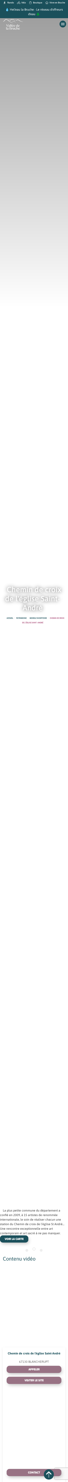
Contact (34, 1472)
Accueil (10, 618)
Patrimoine (21, 618)
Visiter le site (34, 1380)
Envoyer (47, 1442)
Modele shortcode (38, 618)
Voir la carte (14, 1238)
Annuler (24, 1442)
